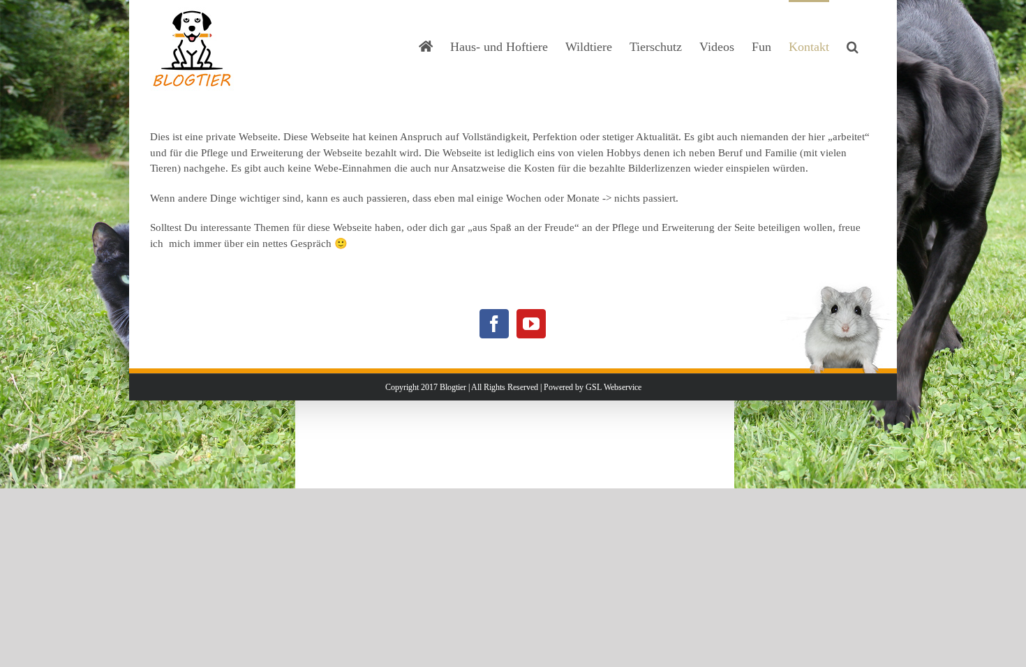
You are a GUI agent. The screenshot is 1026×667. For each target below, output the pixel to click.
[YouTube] (531, 323)
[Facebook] (494, 323)
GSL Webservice (613, 387)
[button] (852, 45)
